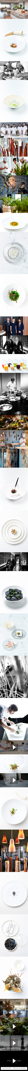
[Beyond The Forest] (14, 780)
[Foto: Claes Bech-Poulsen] (14, 9)
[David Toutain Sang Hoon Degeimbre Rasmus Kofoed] (14, 747)
